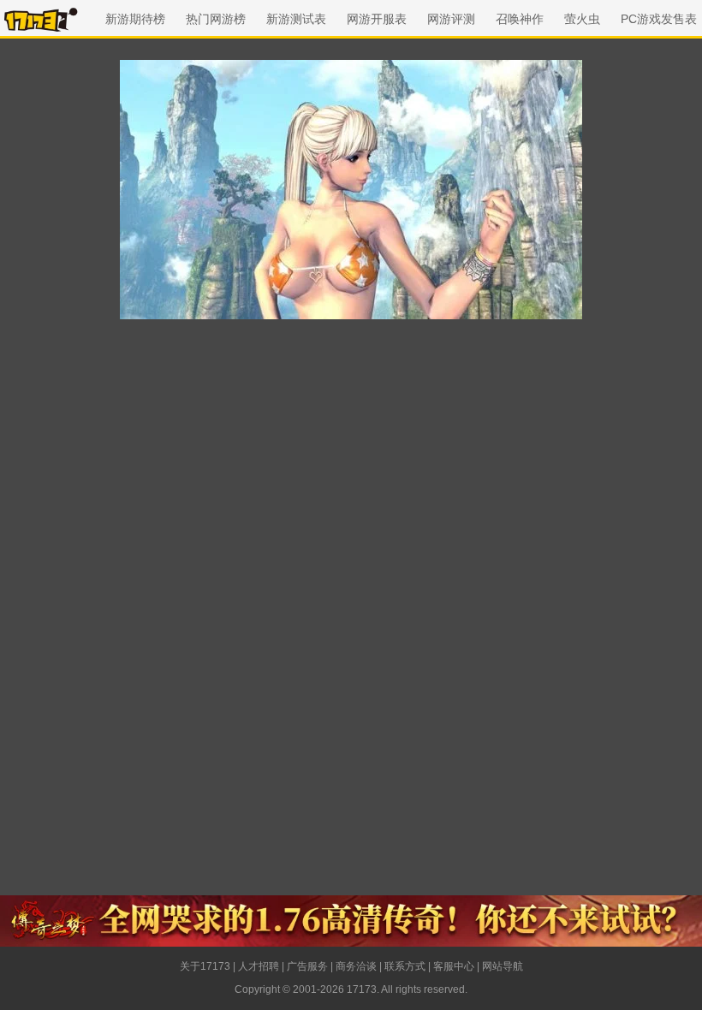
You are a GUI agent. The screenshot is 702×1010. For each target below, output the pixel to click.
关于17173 (205, 966)
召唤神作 (520, 19)
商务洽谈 (356, 966)
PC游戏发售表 (659, 19)
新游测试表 (296, 19)
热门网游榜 (216, 19)
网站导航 (502, 966)
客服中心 (453, 966)
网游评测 (451, 19)
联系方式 (404, 966)
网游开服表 (377, 19)
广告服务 (307, 966)
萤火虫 (582, 19)
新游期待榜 (135, 19)
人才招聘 (258, 966)
